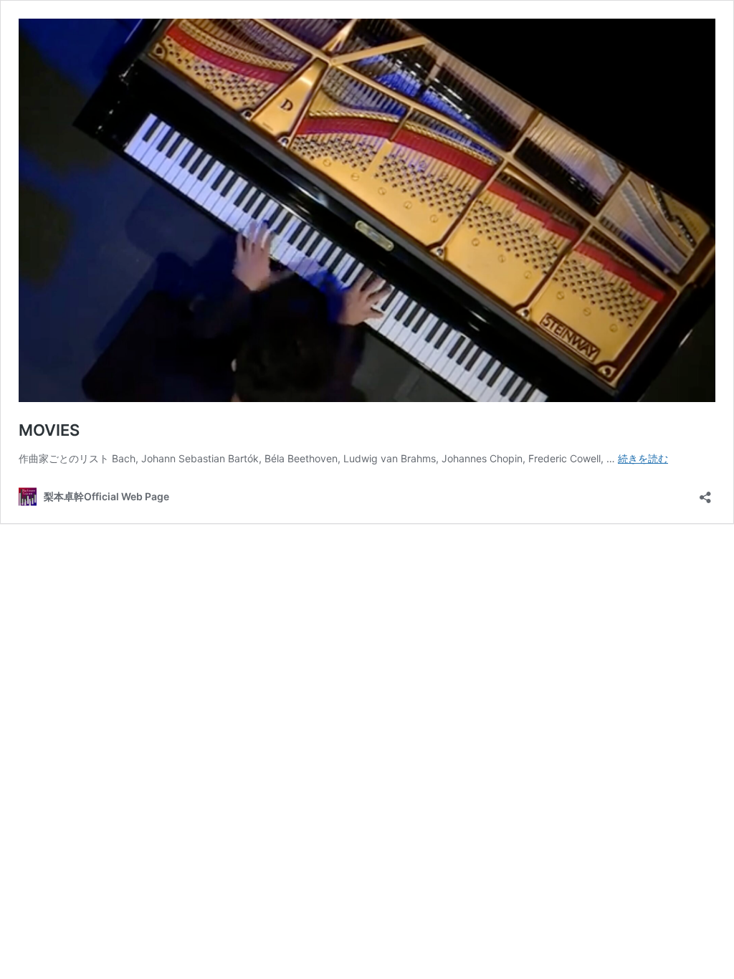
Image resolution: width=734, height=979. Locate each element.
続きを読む (643, 458)
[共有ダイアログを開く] (705, 493)
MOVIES (49, 430)
